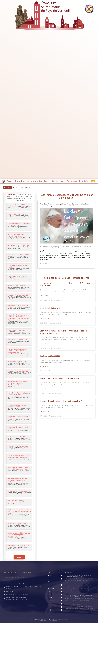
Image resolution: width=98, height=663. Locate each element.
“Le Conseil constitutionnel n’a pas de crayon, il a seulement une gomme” (19, 511)
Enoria (81, 181)
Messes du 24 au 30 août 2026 (18, 255)
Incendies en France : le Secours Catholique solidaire (19, 394)
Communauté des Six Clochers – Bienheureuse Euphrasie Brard (24, 580)
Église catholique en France (34, 181)
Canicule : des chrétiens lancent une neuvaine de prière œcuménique (19, 534)
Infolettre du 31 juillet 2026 (17, 362)
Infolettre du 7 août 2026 (16, 330)
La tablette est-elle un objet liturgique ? (17, 266)
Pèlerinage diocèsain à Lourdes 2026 (18, 428)
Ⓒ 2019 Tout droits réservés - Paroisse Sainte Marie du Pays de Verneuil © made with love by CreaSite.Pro (49, 620)
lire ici (50, 250)
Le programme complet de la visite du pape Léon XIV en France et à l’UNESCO (78, 576)
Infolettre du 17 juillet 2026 (17, 524)
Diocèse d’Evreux (20, 181)
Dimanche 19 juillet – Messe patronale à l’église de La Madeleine (17, 480)
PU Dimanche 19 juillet (15, 501)
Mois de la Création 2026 (16, 205)
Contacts (86, 181)
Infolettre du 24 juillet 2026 (17, 437)
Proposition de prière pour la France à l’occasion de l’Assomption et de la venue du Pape (18, 317)
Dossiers (46, 181)
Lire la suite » (44, 296)
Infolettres (55, 181)
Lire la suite (43, 263)
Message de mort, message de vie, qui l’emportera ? (18, 235)
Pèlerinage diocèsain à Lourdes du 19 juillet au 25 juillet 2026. (18, 468)
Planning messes (72, 181)
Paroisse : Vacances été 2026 (22, 188)
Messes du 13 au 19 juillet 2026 (18, 546)
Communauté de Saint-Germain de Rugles (17, 575)
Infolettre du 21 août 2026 (17, 214)
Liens (62, 181)
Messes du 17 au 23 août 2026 (18, 245)
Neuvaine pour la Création (17, 286)
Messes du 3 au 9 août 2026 (17, 340)
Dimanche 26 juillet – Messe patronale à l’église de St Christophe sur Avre (17, 383)
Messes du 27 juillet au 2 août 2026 (18, 417)
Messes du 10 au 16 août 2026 (18, 306)
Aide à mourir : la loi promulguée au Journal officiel (19, 224)
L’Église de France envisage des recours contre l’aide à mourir (19, 456)
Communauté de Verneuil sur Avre (15, 577)
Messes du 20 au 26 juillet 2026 (19, 491)
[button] (94, 187)
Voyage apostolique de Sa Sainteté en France (17, 406)
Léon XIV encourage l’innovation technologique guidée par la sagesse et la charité (78, 595)
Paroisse (9, 181)
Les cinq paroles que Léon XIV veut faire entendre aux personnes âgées (18, 350)
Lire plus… (25, 207)
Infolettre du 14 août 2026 (17, 276)
